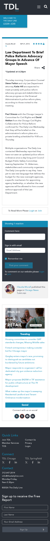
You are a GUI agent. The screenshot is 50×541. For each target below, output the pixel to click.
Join (40, 210)
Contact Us (30, 439)
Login (32, 210)
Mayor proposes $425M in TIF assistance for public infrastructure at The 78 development (25, 382)
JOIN (13, 23)
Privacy (28, 443)
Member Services (10, 443)
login (41, 271)
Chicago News (32, 290)
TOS (4, 446)
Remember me (15, 258)
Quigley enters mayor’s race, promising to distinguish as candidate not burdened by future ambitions (24, 359)
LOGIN (6, 23)
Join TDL (6, 439)
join (9, 274)
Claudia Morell (10, 44)
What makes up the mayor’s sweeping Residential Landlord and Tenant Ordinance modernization (23, 394)
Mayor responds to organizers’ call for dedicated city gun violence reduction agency (23, 371)
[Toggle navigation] (39, 7)
